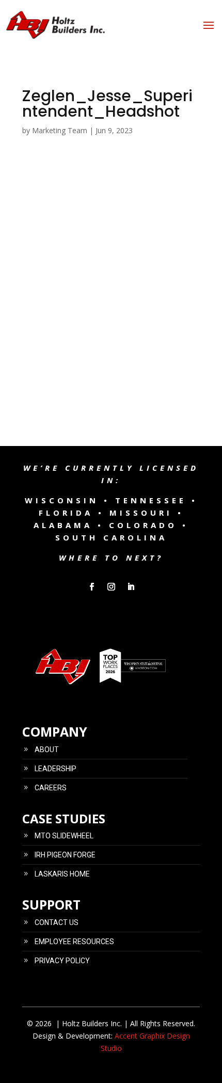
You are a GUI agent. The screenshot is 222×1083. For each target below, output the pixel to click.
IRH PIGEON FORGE (65, 855)
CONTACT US (56, 922)
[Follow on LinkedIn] (130, 587)
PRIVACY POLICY (62, 961)
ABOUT (47, 749)
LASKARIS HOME (62, 874)
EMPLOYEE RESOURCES (74, 941)
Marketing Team (59, 130)
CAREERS (51, 788)
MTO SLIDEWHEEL (64, 836)
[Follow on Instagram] (111, 587)
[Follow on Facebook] (91, 587)
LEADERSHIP (55, 769)
